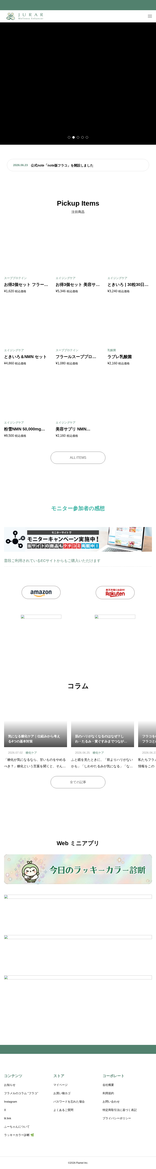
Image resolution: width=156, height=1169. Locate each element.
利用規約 (108, 1093)
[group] (78, 83)
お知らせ (9, 1084)
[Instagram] (5, 1163)
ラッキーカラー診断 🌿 (19, 1135)
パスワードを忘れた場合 (69, 1101)
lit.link (7, 1118)
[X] (11, 1163)
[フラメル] (25, 16)
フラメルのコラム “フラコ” (21, 1093)
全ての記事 (78, 782)
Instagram (10, 1101)
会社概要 (108, 1084)
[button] (69, 137)
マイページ (60, 1084)
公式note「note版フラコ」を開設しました (62, 165)
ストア (58, 1076)
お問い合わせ (111, 1101)
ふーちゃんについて (17, 1126)
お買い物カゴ (61, 1093)
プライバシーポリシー (117, 1118)
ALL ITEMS (78, 457)
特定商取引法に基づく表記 (120, 1110)
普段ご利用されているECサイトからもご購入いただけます (52, 561)
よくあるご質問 (63, 1110)
